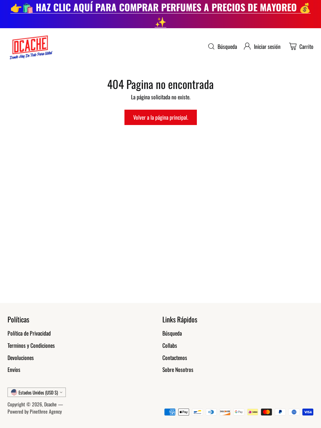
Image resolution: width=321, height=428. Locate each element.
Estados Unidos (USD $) (38, 392)
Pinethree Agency (46, 411)
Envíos (14, 369)
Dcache (50, 404)
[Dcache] (30, 46)
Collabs (169, 345)
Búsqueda (172, 333)
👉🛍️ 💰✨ (160, 14)
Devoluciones (21, 357)
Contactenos (174, 357)
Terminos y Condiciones (31, 345)
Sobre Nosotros (177, 369)
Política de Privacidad (29, 333)
